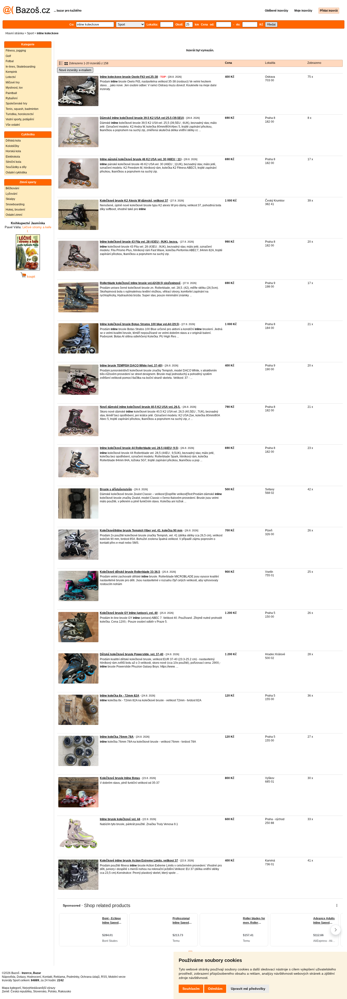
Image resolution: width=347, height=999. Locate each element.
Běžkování (12, 188)
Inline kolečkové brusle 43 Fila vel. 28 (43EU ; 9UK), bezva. (139, 241)
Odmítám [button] (215, 988)
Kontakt (47, 976)
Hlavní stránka (14, 33)
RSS (104, 976)
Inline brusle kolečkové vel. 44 (120, 819)
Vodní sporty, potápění (20, 119)
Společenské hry (16, 103)
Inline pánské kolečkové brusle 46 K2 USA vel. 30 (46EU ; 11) (141, 159)
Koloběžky (12, 146)
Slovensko (40, 991)
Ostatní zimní (14, 214)
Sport (30, 33)
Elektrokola (13, 156)
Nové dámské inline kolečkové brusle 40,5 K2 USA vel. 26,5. (140, 407)
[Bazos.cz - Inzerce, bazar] (26, 13)
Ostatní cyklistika (16, 172)
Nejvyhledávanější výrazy (38, 988)
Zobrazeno (314, 63)
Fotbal (10, 61)
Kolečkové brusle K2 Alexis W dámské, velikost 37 (134, 200)
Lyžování (11, 193)
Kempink (11, 71)
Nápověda (8, 976)
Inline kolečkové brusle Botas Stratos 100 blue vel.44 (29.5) (139, 324)
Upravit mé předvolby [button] (248, 988)
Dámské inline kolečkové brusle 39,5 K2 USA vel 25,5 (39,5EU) (142, 118)
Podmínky (73, 976)
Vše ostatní (13, 124)
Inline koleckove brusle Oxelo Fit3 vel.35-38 (129, 76)
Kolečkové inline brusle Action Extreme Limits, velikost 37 (139, 860)
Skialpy (10, 199)
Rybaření (11, 98)
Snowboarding (15, 204)
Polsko (52, 991)
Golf (8, 56)
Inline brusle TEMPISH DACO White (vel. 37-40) (131, 365)
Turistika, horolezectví (20, 114)
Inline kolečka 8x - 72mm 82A (119, 695)
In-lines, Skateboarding (20, 66)
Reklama (59, 976)
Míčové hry (13, 82)
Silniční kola (13, 162)
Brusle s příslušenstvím (116, 489)
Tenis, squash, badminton (22, 109)
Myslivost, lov (14, 87)
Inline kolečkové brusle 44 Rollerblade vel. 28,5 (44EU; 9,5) (139, 448)
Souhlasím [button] (190, 988)
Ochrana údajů (90, 976)
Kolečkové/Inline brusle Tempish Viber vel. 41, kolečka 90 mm (141, 530)
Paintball (11, 93)
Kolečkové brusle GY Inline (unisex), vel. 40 (129, 613)
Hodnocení (34, 976)
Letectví (11, 77)
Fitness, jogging (16, 50)
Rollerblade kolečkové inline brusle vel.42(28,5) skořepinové (140, 283)
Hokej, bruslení (15, 209)
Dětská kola (13, 140)
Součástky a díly (16, 167)
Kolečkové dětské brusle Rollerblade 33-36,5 (130, 571)
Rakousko (64, 991)
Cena (228, 63)
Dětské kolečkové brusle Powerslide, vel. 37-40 (131, 654)
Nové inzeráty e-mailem (75, 70)
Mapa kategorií (11, 988)
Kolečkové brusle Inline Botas (120, 778)
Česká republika (21, 991)
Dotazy (21, 976)
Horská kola (13, 151)
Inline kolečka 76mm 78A (117, 736)
